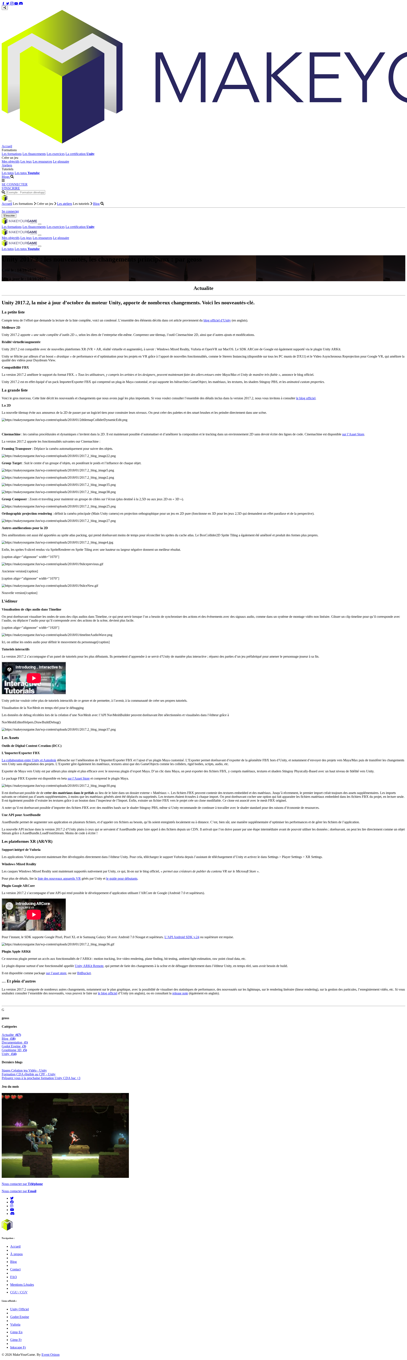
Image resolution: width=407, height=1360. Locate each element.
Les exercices (56, 154)
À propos (16, 1254)
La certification (80, 154)
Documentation (15, 1042)
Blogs (6, 177)
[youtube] (12, 1210)
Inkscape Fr (18, 1347)
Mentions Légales (22, 1284)
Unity (9, 1054)
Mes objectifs (11, 161)
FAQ (13, 1277)
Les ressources (42, 161)
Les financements (34, 154)
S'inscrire (9, 215)
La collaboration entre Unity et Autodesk (29, 760)
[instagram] (11, 1206)
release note (180, 993)
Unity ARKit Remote (89, 966)
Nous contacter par (22, 1184)
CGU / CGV (19, 1292)
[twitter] (12, 1198)
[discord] (12, 1213)
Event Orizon (51, 1354)
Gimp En (16, 1332)
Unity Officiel (19, 1309)
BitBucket (84, 973)
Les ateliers (64, 203)
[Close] (10, 201)
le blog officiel (305, 398)
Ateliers (7, 165)
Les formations (12, 154)
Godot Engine (14, 1046)
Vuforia (15, 1324)
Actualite (11, 1035)
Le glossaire (61, 161)
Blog (96, 203)
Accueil (7, 146)
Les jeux (26, 161)
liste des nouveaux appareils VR (59, 878)
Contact (15, 1269)
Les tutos (8, 173)
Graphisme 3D (14, 1050)
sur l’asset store (56, 973)
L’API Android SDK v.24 (181, 937)
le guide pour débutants (121, 878)
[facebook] (12, 1202)
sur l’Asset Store (353, 434)
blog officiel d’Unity (217, 320)
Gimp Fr (16, 1340)
